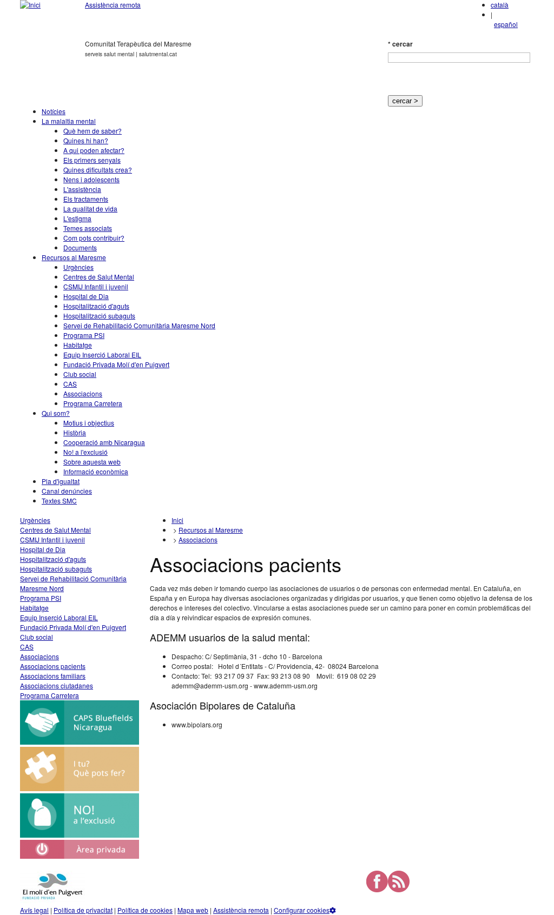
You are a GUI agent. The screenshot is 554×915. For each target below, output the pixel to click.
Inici (177, 520)
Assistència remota (113, 4)
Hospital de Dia (86, 296)
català (500, 4)
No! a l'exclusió (85, 451)
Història (74, 432)
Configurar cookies (301, 909)
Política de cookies (145, 909)
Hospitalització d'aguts (96, 305)
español (506, 24)
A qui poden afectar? (93, 150)
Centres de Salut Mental (98, 276)
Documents (80, 247)
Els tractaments (85, 198)
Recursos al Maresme (74, 257)
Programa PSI (83, 335)
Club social (79, 374)
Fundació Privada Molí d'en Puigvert (116, 364)
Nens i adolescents (91, 179)
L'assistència (82, 189)
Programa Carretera (92, 403)
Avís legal (34, 909)
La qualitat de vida (90, 208)
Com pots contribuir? (93, 237)
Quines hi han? (85, 140)
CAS (70, 383)
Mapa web (192, 909)
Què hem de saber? (92, 130)
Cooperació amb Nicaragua (104, 442)
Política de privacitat (83, 909)
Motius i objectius (88, 422)
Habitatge (77, 344)
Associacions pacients (52, 666)
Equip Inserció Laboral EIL (102, 354)
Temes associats (87, 228)
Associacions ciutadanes (56, 685)
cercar (400, 44)
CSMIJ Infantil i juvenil (95, 286)
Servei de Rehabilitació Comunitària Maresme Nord (139, 325)
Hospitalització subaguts (99, 315)
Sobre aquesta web (92, 461)
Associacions (82, 393)
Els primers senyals (92, 159)
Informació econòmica (95, 471)
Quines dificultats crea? (97, 169)
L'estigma (77, 218)
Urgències (78, 266)
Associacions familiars (52, 675)
